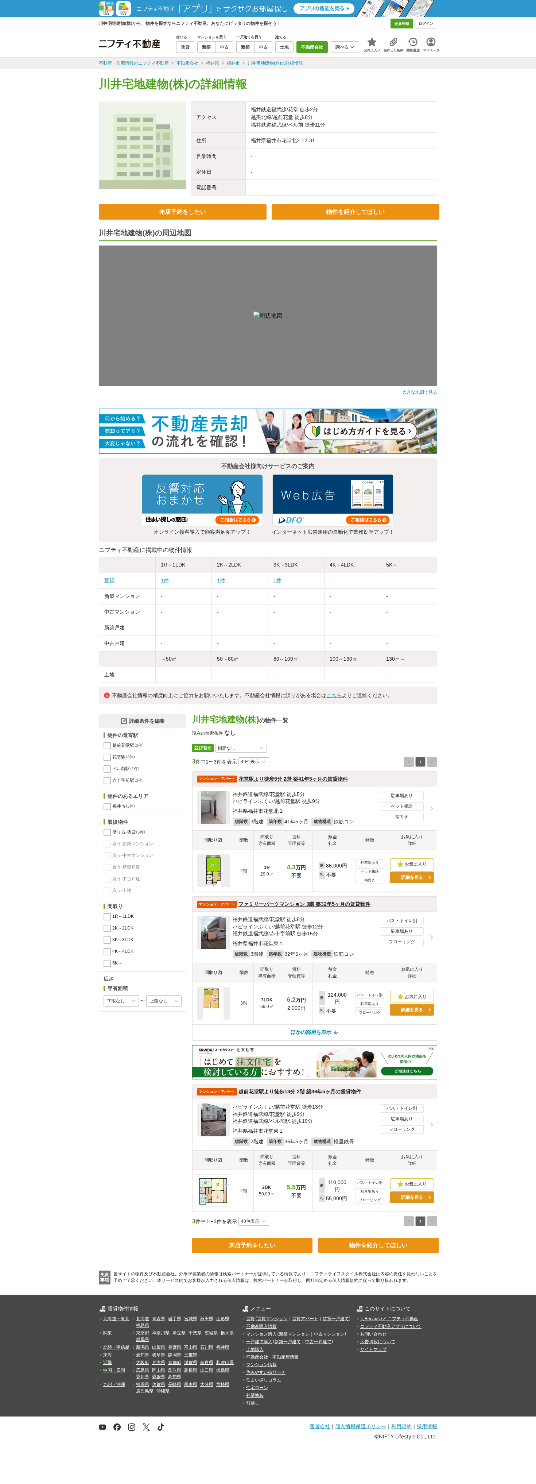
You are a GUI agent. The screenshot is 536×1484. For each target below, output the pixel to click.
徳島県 (222, 1370)
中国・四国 (114, 1370)
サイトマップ (373, 1349)
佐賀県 (158, 1384)
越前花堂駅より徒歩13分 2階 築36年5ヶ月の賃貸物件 (299, 1091)
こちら (334, 695)
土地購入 (255, 1349)
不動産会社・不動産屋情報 (272, 1357)
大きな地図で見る (419, 392)
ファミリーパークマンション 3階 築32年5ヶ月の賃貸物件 (304, 904)
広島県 (142, 1370)
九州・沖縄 (114, 1384)
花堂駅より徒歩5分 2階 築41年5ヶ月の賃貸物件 (293, 779)
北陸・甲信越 (116, 1347)
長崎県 (174, 1384)
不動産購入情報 (261, 1326)
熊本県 (190, 1384)
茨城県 (211, 1333)
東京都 (142, 1333)
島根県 (190, 1370)
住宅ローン (257, 1387)
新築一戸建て (288, 1341)
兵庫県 (158, 1362)
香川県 (142, 1376)
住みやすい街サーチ (266, 1372)
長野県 (174, 1347)
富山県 (190, 1347)
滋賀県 (190, 1362)
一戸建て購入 (259, 1341)
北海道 (142, 1318)
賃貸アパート (305, 1318)
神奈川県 (161, 1333)
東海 (107, 1354)
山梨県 (158, 1347)
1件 (165, 580)
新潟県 (142, 1347)
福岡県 (142, 1384)
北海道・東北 (116, 1318)
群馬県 (142, 1339)
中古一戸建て (318, 1341)
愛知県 (142, 1354)
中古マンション (329, 1334)
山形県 (222, 1318)
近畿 (107, 1362)
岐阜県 (158, 1354)
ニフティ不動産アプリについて (391, 1326)
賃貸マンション (272, 1318)
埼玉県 (179, 1333)
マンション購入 (261, 1334)
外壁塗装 (255, 1395)
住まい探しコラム (263, 1380)
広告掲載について (377, 1341)
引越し (252, 1403)
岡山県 (158, 1370)
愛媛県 (158, 1376)
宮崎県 (222, 1384)
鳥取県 (174, 1370)
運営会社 (320, 1426)
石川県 (206, 1347)
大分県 (206, 1384)
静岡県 (174, 1354)
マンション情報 (261, 1364)
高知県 (174, 1376)
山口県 (206, 1370)
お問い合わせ (373, 1334)
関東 (107, 1333)
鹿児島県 (145, 1391)
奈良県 (206, 1362)
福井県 (222, 1347)
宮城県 (190, 1318)
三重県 (190, 1354)
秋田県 (206, 1318)
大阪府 (142, 1362)
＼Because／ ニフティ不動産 (389, 1318)
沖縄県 (163, 1391)
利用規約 (401, 1426)
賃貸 (109, 580)
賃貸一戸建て (336, 1318)
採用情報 (427, 1426)
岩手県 (174, 1318)
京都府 (174, 1362)
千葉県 (195, 1333)
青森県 (158, 1318)
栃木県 (227, 1333)
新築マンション (294, 1334)
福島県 (142, 1325)
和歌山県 (225, 1362)
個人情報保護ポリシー (360, 1426)
